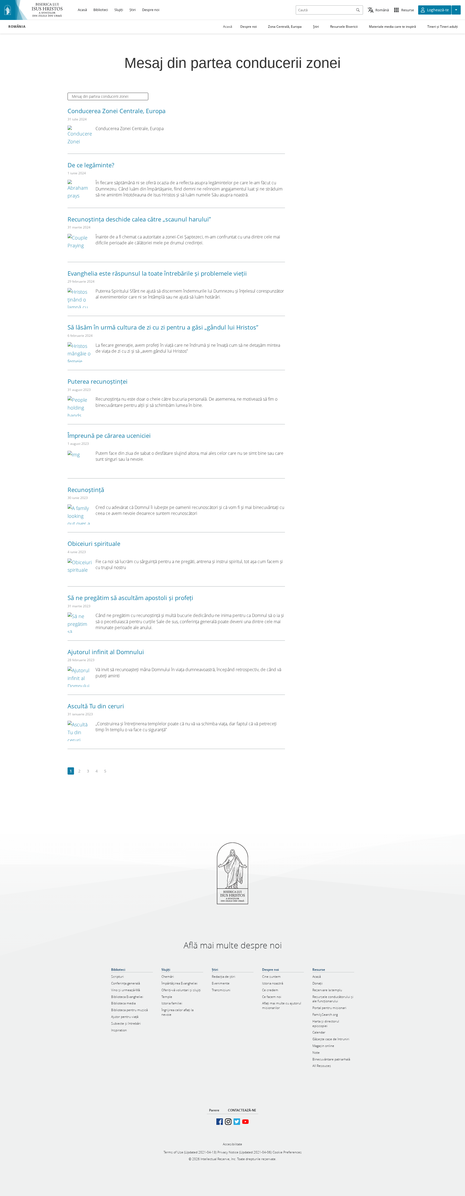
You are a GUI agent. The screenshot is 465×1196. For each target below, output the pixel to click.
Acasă (227, 26)
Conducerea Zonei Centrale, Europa (116, 111)
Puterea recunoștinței (98, 381)
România (16, 27)
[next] (114, 771)
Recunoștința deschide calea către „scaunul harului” (139, 219)
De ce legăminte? (91, 165)
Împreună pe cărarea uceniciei (109, 435)
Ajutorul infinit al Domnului (106, 652)
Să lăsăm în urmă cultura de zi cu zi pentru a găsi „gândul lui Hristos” (163, 327)
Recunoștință (86, 490)
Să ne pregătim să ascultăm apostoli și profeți (130, 598)
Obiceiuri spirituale (94, 543)
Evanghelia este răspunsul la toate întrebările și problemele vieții (157, 273)
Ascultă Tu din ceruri (96, 706)
